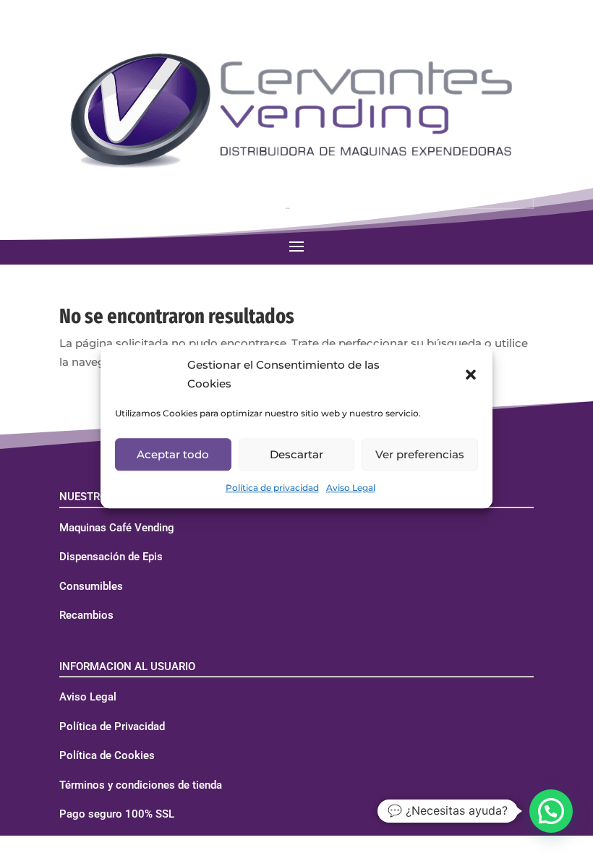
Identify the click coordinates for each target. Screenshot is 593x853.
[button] (471, 374)
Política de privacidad (272, 487)
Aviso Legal (350, 487)
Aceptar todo (173, 454)
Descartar (296, 454)
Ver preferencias (419, 454)
